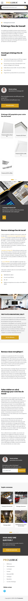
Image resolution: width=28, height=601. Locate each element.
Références (9, 564)
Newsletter (9, 579)
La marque (9, 569)
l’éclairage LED (9, 250)
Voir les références (10, 337)
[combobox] (14, 7)
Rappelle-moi (22, 470)
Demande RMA (10, 574)
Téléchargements (11, 566)
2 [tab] (15, 179)
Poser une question (11, 550)
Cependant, (3, 250)
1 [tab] (12, 179)
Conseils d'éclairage (11, 581)
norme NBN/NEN (5, 261)
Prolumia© (20, 598)
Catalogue (9, 576)
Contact (8, 571)
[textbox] (14, 7)
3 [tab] (17, 532)
